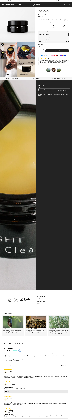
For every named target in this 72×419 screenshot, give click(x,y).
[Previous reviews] (38, 61)
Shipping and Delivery (41, 301)
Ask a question (61, 351)
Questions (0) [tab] (12, 365)
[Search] (64, 4)
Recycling (39, 303)
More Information (40, 294)
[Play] (48, 70)
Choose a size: (40, 44)
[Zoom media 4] (8, 68)
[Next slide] (69, 78)
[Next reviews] (68, 61)
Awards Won (39, 298)
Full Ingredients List (41, 296)
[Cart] (69, 4)
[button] (54, 61)
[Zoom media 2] (8, 50)
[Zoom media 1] (17, 24)
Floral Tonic (63, 90)
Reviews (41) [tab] (7, 365)
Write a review (61, 348)
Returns (38, 306)
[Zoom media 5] (26, 68)
